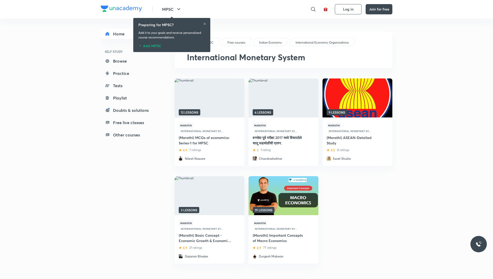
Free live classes (128, 122)
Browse (120, 61)
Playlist (120, 98)
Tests (117, 85)
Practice (121, 73)
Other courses (126, 134)
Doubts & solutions (131, 110)
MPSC (168, 9)
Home (119, 33)
